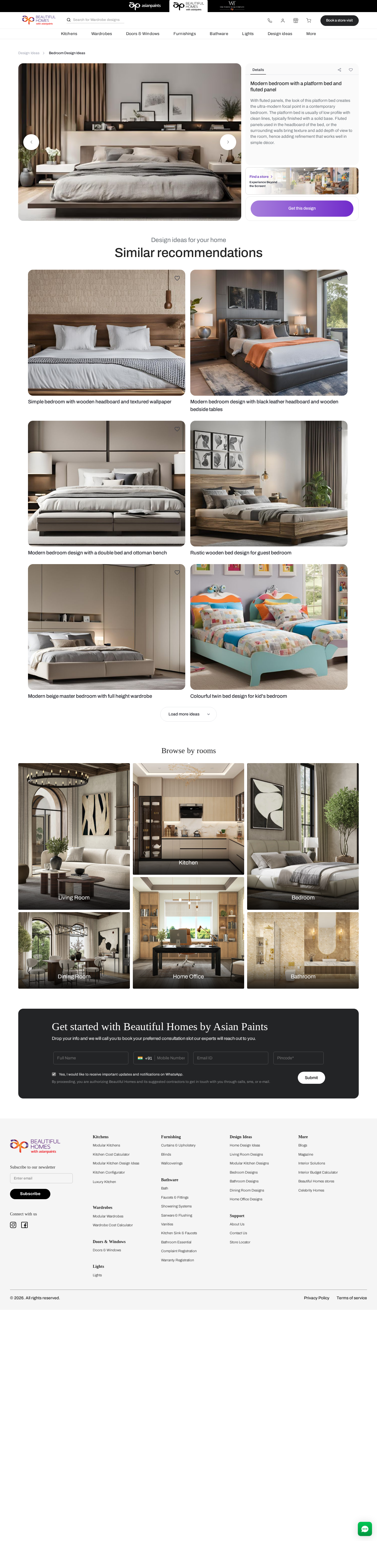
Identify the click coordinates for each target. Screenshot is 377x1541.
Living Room (74, 897)
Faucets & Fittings (174, 1197)
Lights (248, 34)
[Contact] (270, 21)
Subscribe (30, 1194)
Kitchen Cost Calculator (111, 1154)
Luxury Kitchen (104, 1182)
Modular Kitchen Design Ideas (116, 1163)
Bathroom (303, 977)
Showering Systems (176, 1206)
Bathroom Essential (176, 1242)
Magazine (305, 1154)
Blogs (302, 1145)
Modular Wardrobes (108, 1216)
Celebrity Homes (311, 1190)
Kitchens (69, 34)
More (311, 34)
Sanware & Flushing (176, 1215)
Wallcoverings (172, 1163)
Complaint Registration (179, 1251)
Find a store (259, 176)
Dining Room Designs (247, 1190)
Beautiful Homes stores (316, 1181)
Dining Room (74, 977)
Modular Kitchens (106, 1145)
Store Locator (240, 1242)
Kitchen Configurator (109, 1172)
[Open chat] (365, 1529)
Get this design (302, 208)
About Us (237, 1224)
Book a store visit (339, 20)
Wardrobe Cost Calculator (113, 1225)
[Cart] (309, 21)
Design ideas (280, 34)
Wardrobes (101, 34)
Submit (311, 1078)
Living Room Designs (246, 1154)
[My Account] (283, 21)
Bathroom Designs (244, 1181)
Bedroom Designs (244, 1172)
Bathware (219, 34)
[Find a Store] (296, 21)
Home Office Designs (246, 1199)
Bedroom (303, 897)
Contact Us (238, 1233)
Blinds (166, 1154)
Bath (164, 1188)
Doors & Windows (143, 34)
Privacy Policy (316, 1298)
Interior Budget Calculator (318, 1172)
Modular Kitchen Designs (249, 1163)
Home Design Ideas (245, 1145)
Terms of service (352, 1298)
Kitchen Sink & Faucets (179, 1233)
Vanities (167, 1224)
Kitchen (188, 862)
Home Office (188, 977)
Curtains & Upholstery (178, 1145)
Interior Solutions (311, 1163)
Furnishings (184, 34)
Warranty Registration (177, 1260)
